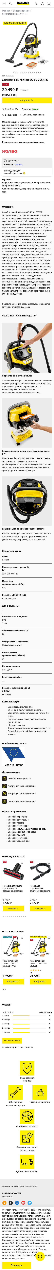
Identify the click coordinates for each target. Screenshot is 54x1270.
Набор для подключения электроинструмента (40, 888)
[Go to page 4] (9, 916)
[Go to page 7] (15, 916)
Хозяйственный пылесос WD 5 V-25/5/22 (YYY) (10, 963)
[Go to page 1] (3, 916)
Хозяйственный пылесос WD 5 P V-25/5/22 (38, 963)
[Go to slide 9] (30, 72)
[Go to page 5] (11, 916)
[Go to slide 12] (36, 72)
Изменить (18, 164)
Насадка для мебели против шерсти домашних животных (13, 888)
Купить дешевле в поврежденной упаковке (23, 142)
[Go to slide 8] (28, 72)
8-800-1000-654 (11, 1193)
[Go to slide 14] (40, 72)
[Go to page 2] (5, 916)
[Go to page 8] (17, 916)
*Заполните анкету (11, 189)
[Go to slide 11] (34, 72)
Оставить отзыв (12, 1040)
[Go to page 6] (13, 916)
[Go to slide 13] (38, 72)
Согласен (16, 1265)
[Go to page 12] (25, 916)
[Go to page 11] (23, 916)
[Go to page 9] (19, 916)
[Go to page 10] (21, 916)
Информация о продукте (19, 778)
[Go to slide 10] (32, 72)
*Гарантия (7, 183)
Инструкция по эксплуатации (22, 786)
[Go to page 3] (7, 916)
